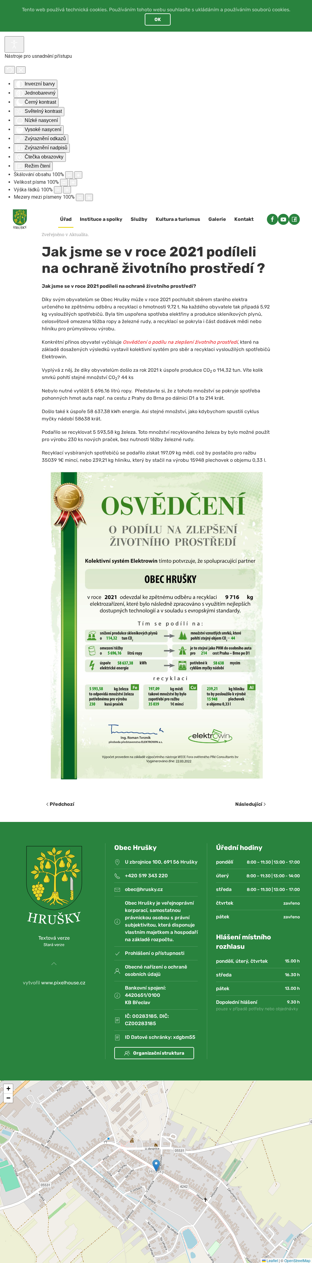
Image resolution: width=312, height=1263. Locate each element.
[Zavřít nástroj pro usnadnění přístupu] (21, 70)
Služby (139, 219)
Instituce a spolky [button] (101, 219)
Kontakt (244, 219)
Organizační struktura (158, 1053)
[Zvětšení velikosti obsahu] (78, 175)
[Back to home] (19, 219)
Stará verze (54, 944)
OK (157, 19)
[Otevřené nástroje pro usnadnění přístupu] (14, 44)
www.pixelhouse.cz (63, 983)
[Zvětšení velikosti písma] (73, 182)
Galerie (217, 219)
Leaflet (272, 1260)
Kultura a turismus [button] (178, 219)
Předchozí (62, 804)
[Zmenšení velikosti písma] (64, 182)
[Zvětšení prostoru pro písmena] (89, 197)
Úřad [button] (66, 219)
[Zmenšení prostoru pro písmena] (80, 197)
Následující (248, 804)
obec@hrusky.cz (144, 889)
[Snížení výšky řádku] (58, 189)
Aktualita (78, 234)
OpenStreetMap (297, 1260)
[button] (54, 964)
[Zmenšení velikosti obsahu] (69, 175)
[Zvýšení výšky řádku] (67, 189)
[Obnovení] (10, 70)
